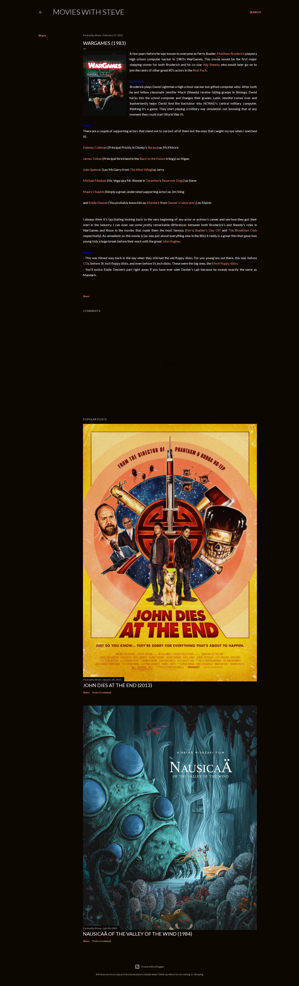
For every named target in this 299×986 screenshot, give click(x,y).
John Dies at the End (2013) (117, 685)
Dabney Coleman (95, 147)
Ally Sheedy (211, 64)
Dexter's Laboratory (182, 203)
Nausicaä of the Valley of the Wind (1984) (137, 934)
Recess (152, 147)
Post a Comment (101, 692)
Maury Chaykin (93, 192)
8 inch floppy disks (225, 263)
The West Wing (141, 169)
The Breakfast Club (242, 230)
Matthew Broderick (231, 53)
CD (85, 263)
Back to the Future (152, 158)
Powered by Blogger (152, 966)
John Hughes (171, 241)
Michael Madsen (94, 180)
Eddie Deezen (98, 203)
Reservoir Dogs (172, 180)
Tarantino (152, 180)
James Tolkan (92, 158)
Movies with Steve (88, 11)
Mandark (153, 203)
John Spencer (92, 169)
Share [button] (42, 35)
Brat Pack (200, 70)
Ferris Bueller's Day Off (203, 230)
